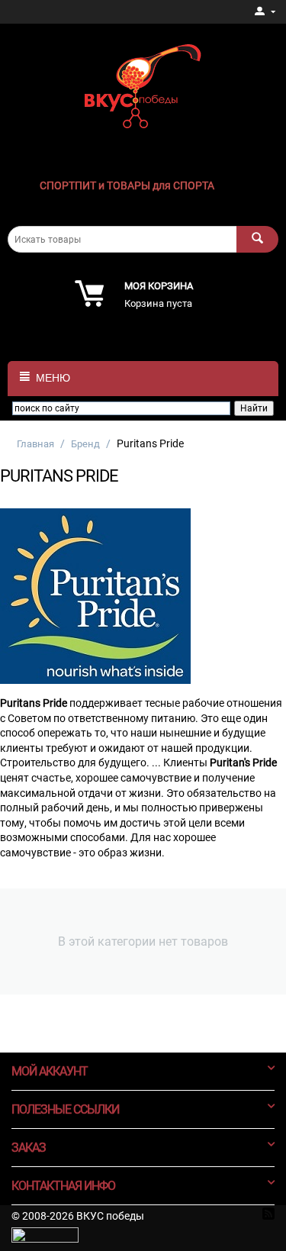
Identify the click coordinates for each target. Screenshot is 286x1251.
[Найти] (257, 239)
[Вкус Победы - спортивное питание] (143, 85)
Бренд (85, 444)
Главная (35, 444)
